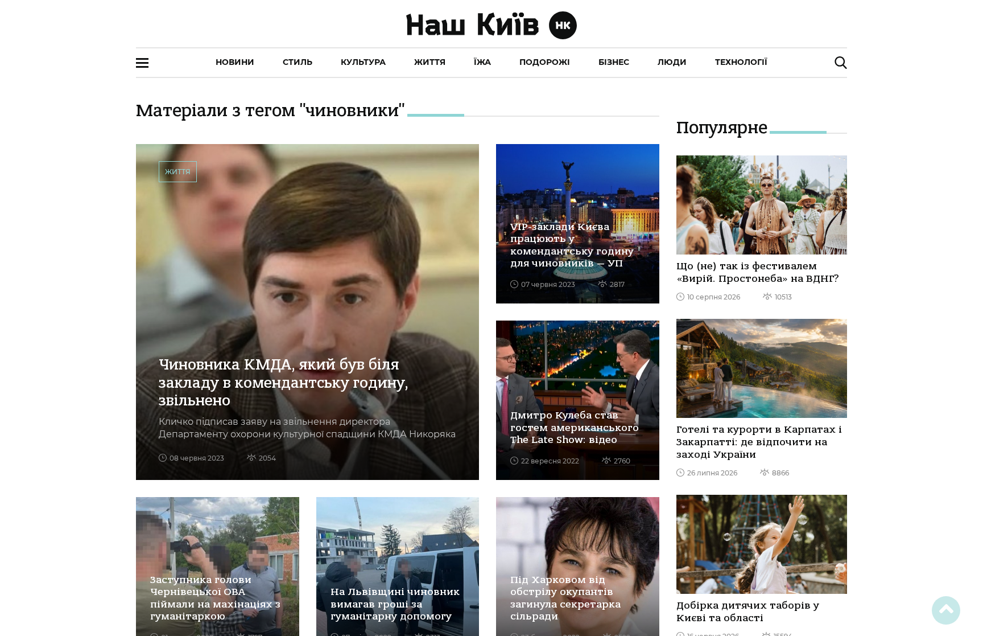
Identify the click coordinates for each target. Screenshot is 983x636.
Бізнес (613, 62)
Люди (672, 62)
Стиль (297, 62)
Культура (363, 62)
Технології (741, 62)
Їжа (482, 62)
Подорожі (544, 62)
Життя (429, 62)
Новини (235, 62)
